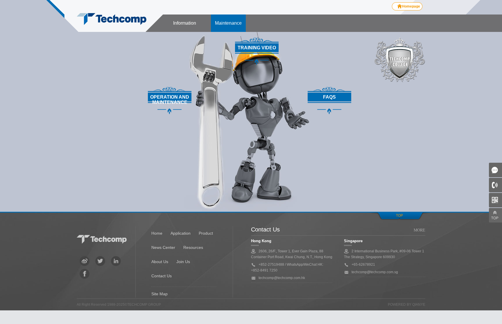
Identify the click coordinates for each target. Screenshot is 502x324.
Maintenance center (228, 26)
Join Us (183, 261)
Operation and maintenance (169, 100)
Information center (184, 26)
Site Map (159, 294)
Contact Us (161, 276)
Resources (193, 247)
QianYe (418, 305)
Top (399, 215)
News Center (163, 247)
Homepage (411, 6)
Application (181, 233)
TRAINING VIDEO (257, 47)
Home (156, 233)
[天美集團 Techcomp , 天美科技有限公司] (111, 19)
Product (206, 233)
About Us (159, 261)
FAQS (329, 97)
